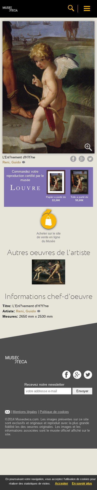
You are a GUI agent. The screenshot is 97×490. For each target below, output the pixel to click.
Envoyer (82, 391)
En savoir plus (82, 483)
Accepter (61, 483)
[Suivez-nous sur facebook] (66, 377)
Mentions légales (25, 412)
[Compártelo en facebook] (74, 161)
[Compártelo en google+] (82, 161)
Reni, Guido (11, 162)
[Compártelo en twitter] (91, 161)
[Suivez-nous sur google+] (76, 377)
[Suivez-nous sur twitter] (87, 377)
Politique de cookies (54, 412)
